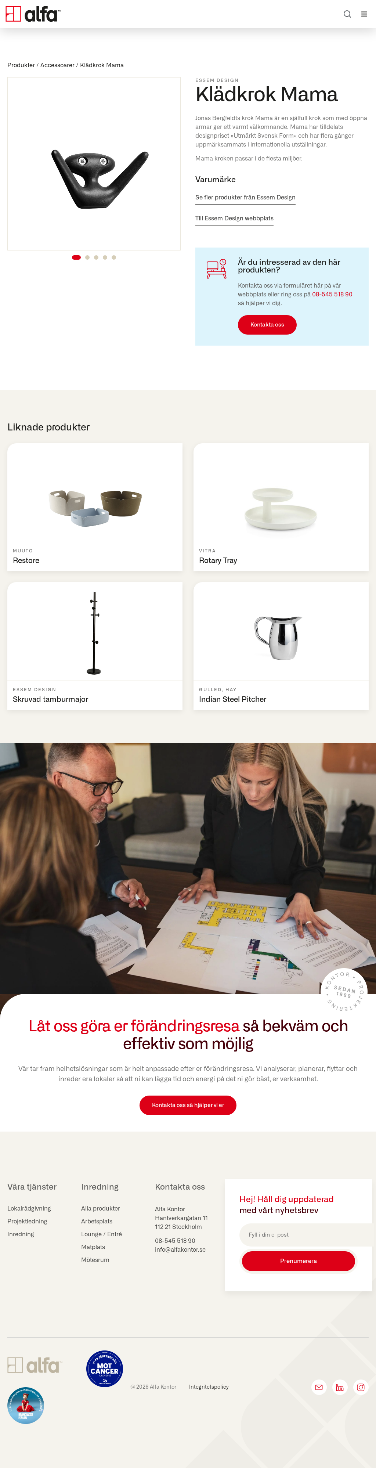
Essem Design (217, 80)
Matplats (93, 1247)
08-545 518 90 (332, 294)
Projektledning (27, 1221)
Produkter (21, 65)
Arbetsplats (96, 1221)
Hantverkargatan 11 (181, 1218)
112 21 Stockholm (178, 1227)
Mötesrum (95, 1260)
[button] (364, 14)
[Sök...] (347, 14)
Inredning (20, 1234)
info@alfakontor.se (180, 1250)
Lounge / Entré (101, 1234)
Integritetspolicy (209, 1387)
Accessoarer (57, 65)
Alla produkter (100, 1209)
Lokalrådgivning (29, 1209)
